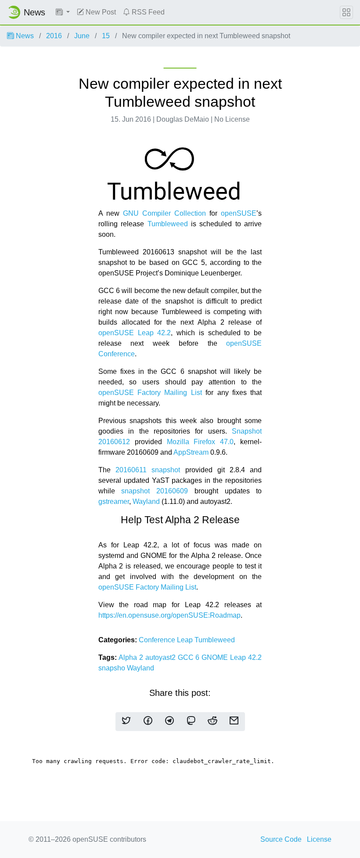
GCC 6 (190, 657)
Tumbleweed (168, 224)
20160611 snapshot (147, 470)
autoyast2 (161, 657)
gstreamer (113, 501)
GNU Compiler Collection (164, 213)
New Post (100, 12)
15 (106, 36)
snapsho (112, 668)
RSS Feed (147, 12)
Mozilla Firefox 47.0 (200, 441)
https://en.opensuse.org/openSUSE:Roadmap (169, 615)
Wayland (146, 501)
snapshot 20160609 (154, 491)
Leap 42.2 (246, 657)
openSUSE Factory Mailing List (150, 392)
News (24, 36)
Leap (185, 640)
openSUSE (238, 213)
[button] (62, 12)
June (82, 36)
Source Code (281, 839)
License (319, 839)
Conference (158, 640)
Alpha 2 (132, 657)
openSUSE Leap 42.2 (134, 333)
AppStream (191, 452)
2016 (54, 36)
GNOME (216, 657)
